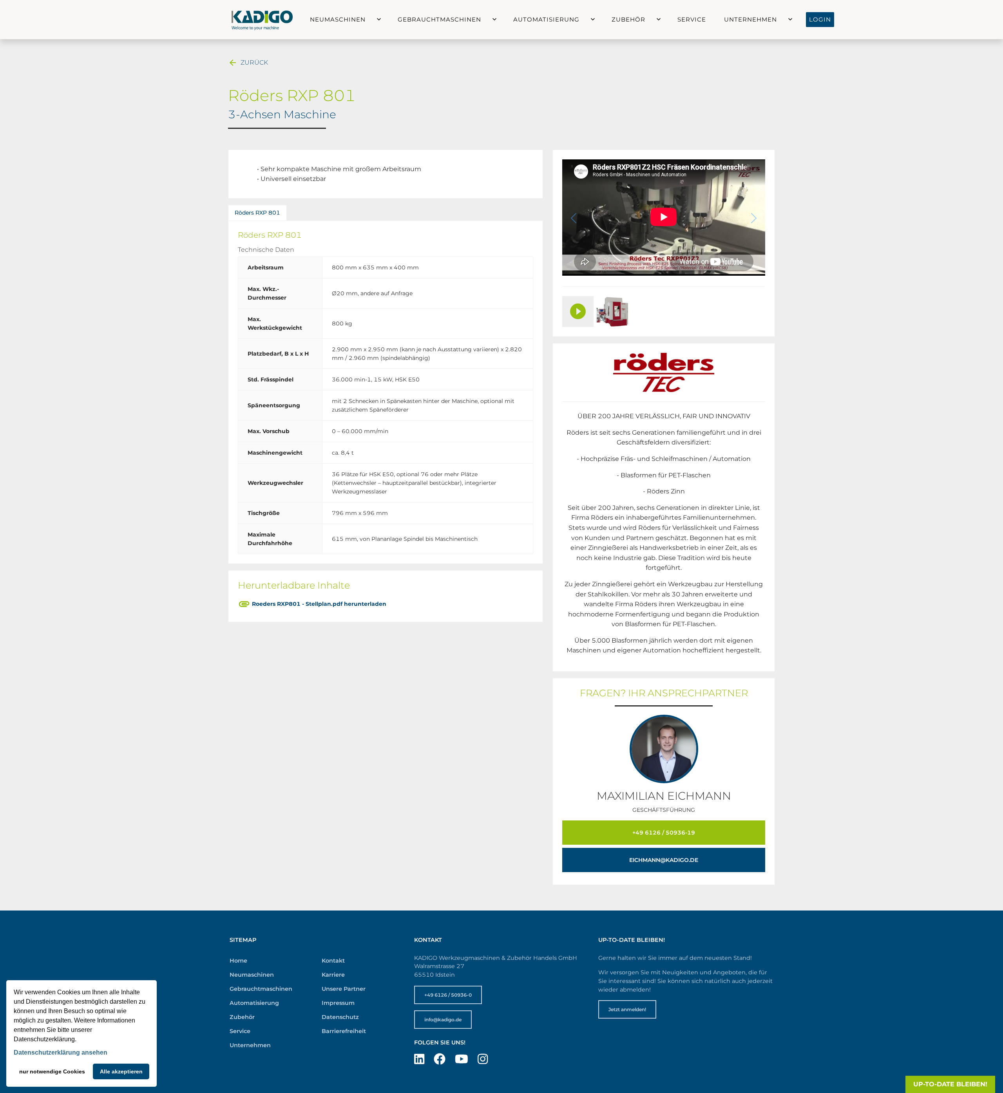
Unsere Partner (344, 988)
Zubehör (628, 19)
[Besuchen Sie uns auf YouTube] (461, 1059)
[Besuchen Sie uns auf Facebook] (439, 1059)
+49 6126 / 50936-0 (448, 995)
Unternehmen (750, 19)
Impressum (338, 1002)
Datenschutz (340, 1017)
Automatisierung (546, 19)
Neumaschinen (338, 19)
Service (691, 19)
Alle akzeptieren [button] (121, 1071)
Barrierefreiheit (344, 1031)
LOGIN (820, 19)
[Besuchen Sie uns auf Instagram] (483, 1059)
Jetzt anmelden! (627, 1009)
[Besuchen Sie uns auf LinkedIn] (419, 1059)
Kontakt (333, 960)
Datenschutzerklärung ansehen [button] (60, 1052)
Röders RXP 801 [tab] (257, 212)
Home (238, 960)
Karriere (333, 974)
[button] (372, 19)
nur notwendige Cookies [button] (52, 1071)
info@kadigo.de (443, 1020)
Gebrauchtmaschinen (439, 19)
